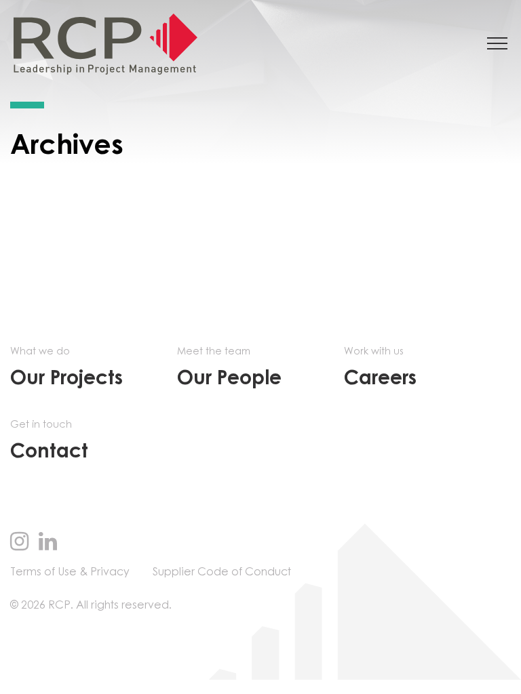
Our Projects (66, 367)
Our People (229, 367)
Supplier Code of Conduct (222, 572)
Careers (380, 367)
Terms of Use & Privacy (70, 572)
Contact (49, 441)
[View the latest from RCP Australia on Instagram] (19, 543)
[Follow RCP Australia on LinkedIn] (48, 543)
